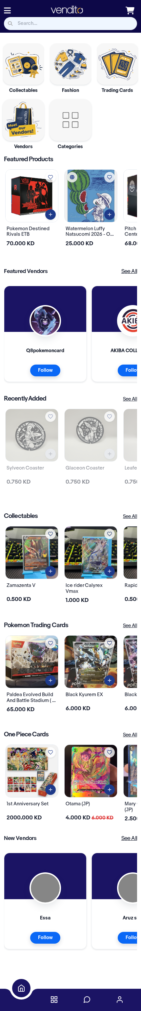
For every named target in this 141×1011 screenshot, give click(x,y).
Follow (45, 370)
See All (129, 271)
